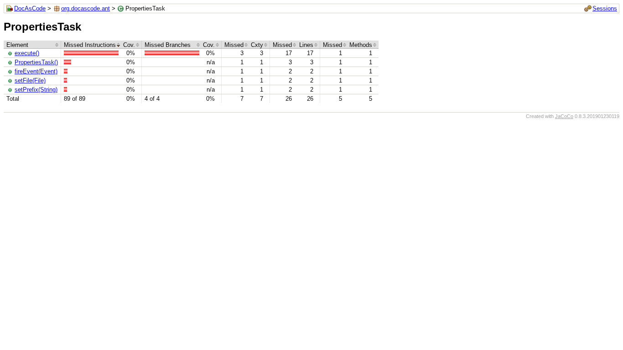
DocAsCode (30, 8)
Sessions (604, 8)
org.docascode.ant (85, 8)
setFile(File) (30, 80)
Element (17, 44)
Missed (234, 44)
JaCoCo (564, 116)
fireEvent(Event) (36, 71)
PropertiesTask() (36, 62)
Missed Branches (168, 44)
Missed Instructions (90, 44)
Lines (306, 44)
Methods (360, 44)
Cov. (129, 44)
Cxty (257, 44)
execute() (27, 53)
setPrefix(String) (36, 89)
